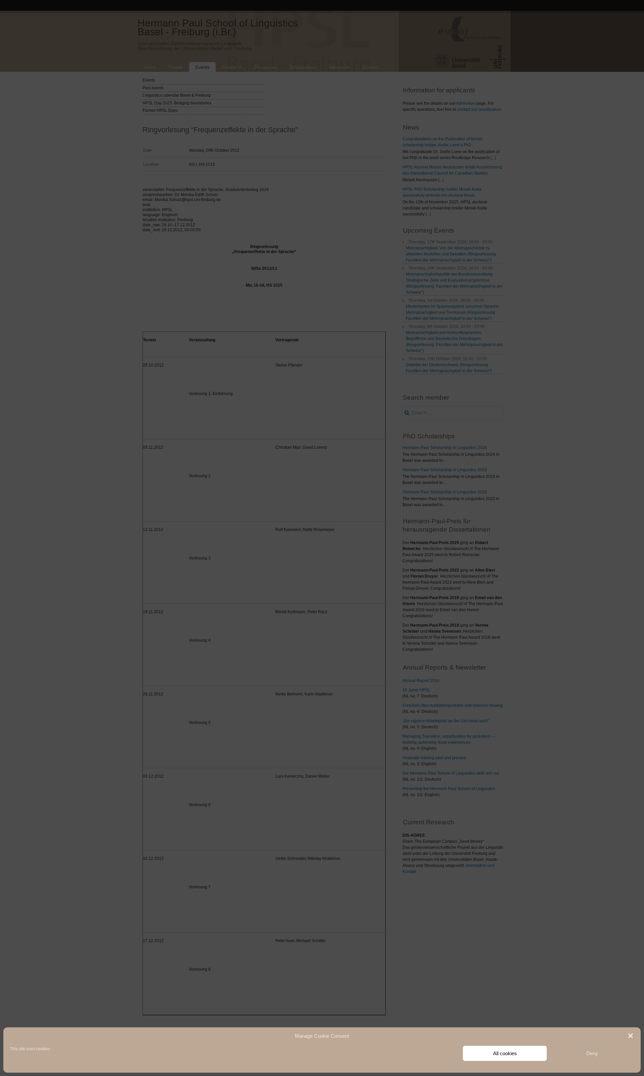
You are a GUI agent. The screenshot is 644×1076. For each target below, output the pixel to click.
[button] (630, 1035)
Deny (592, 1053)
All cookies (505, 1053)
